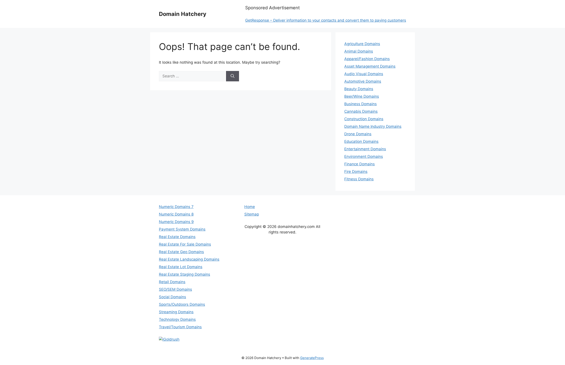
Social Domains (172, 297)
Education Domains (361, 141)
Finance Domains (359, 164)
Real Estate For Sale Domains (185, 244)
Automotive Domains (362, 81)
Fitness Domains (359, 179)
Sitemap (251, 214)
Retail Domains (172, 282)
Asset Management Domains (370, 66)
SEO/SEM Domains (175, 289)
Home (249, 206)
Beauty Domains (358, 89)
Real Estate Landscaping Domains (189, 259)
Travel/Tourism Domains (180, 327)
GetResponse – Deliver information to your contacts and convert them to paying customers (325, 20)
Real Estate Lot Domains (180, 267)
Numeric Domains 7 (176, 206)
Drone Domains (357, 134)
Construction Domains (363, 119)
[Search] (232, 76)
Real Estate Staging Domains (184, 274)
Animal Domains (358, 51)
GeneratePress (312, 358)
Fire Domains (355, 171)
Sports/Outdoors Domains (182, 304)
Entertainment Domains (365, 149)
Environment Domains (363, 156)
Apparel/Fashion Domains (367, 59)
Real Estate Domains (177, 237)
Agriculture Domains (362, 44)
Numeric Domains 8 (176, 214)
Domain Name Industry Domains (372, 126)
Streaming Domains (176, 312)
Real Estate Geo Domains (181, 252)
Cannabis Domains (361, 111)
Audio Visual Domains (363, 74)
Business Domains (360, 104)
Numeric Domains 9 (176, 222)
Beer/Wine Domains (361, 96)
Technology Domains (177, 319)
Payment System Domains (182, 229)
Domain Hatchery (182, 14)
